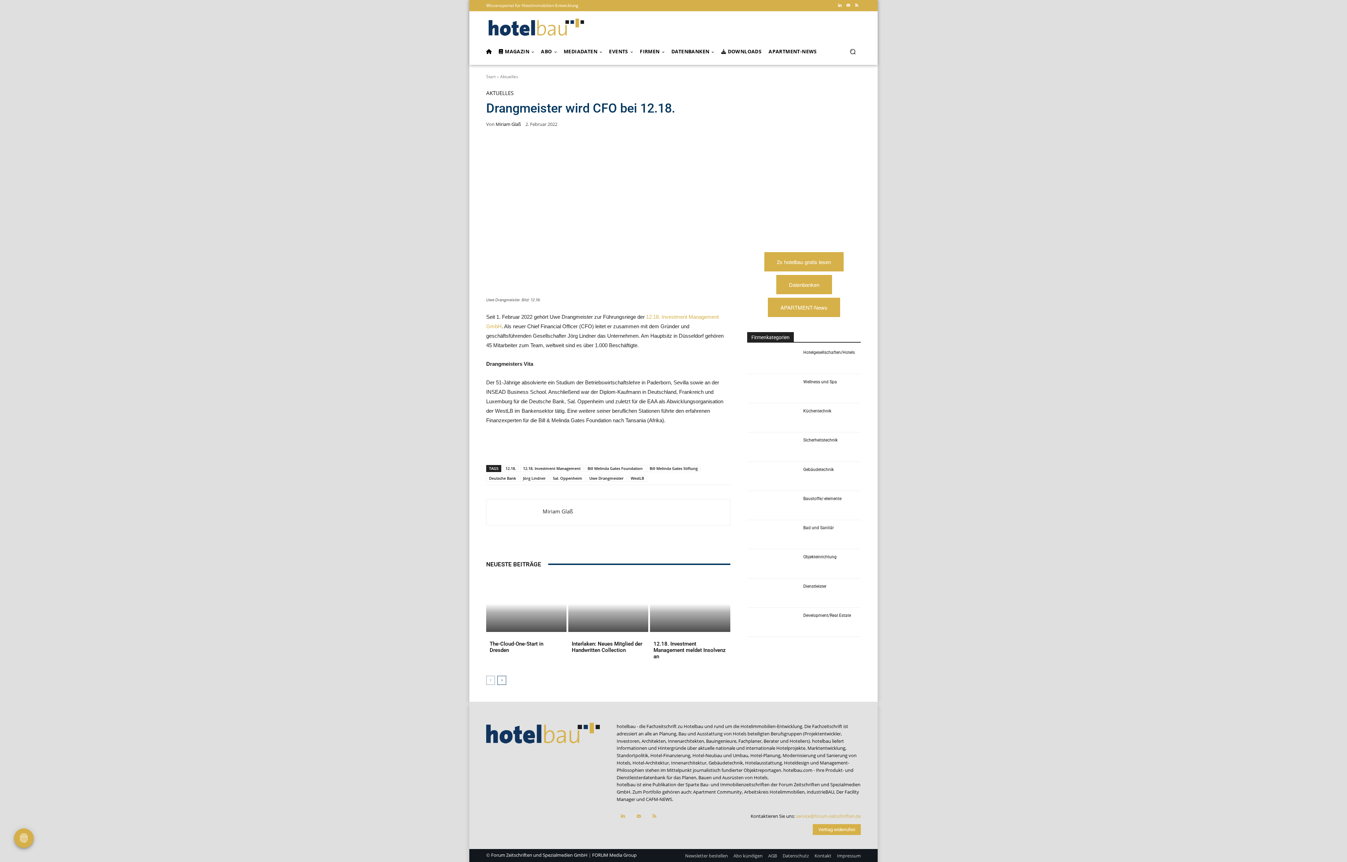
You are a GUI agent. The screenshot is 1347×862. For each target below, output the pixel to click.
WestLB (637, 478)
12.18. (510, 468)
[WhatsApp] (552, 447)
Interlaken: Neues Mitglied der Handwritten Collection (607, 647)
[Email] (601, 447)
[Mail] (848, 5)
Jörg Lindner (534, 478)
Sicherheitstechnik (820, 440)
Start (491, 77)
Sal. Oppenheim (567, 478)
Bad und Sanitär (818, 527)
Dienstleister (814, 586)
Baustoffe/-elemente (822, 498)
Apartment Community (717, 792)
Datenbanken (804, 284)
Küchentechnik (817, 411)
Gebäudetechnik (818, 469)
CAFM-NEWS (659, 799)
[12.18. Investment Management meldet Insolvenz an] (690, 604)
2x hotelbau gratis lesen (804, 261)
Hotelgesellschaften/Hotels (829, 352)
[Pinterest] (536, 447)
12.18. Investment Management (552, 468)
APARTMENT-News (803, 307)
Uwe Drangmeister (606, 478)
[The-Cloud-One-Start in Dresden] (526, 604)
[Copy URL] (584, 447)
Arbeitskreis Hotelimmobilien (774, 792)
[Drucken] (617, 447)
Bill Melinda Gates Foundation (615, 468)
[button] (852, 51)
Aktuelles (509, 77)
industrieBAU (820, 792)
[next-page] (501, 680)
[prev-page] (490, 680)
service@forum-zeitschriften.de (828, 816)
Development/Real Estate (827, 615)
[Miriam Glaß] (515, 512)
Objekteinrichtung (820, 556)
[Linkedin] (840, 5)
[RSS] (856, 5)
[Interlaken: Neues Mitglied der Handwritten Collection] (608, 604)
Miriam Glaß (508, 124)
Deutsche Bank (502, 478)
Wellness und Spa (820, 381)
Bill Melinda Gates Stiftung (674, 468)
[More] (633, 447)
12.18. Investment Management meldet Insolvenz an (690, 650)
